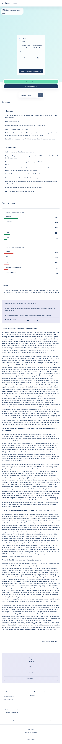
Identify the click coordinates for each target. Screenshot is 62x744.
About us (33, 696)
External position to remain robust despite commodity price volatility (28, 315)
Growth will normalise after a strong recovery (20, 303)
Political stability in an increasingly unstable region (22, 320)
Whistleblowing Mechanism (31, 736)
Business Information (8, 699)
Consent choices (31, 739)
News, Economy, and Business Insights (42, 692)
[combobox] (28, 95)
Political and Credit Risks (8, 703)
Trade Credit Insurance (8, 696)
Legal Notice (31, 729)
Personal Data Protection (31, 732)
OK (41, 95)
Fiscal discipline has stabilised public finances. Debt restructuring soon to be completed (30, 309)
